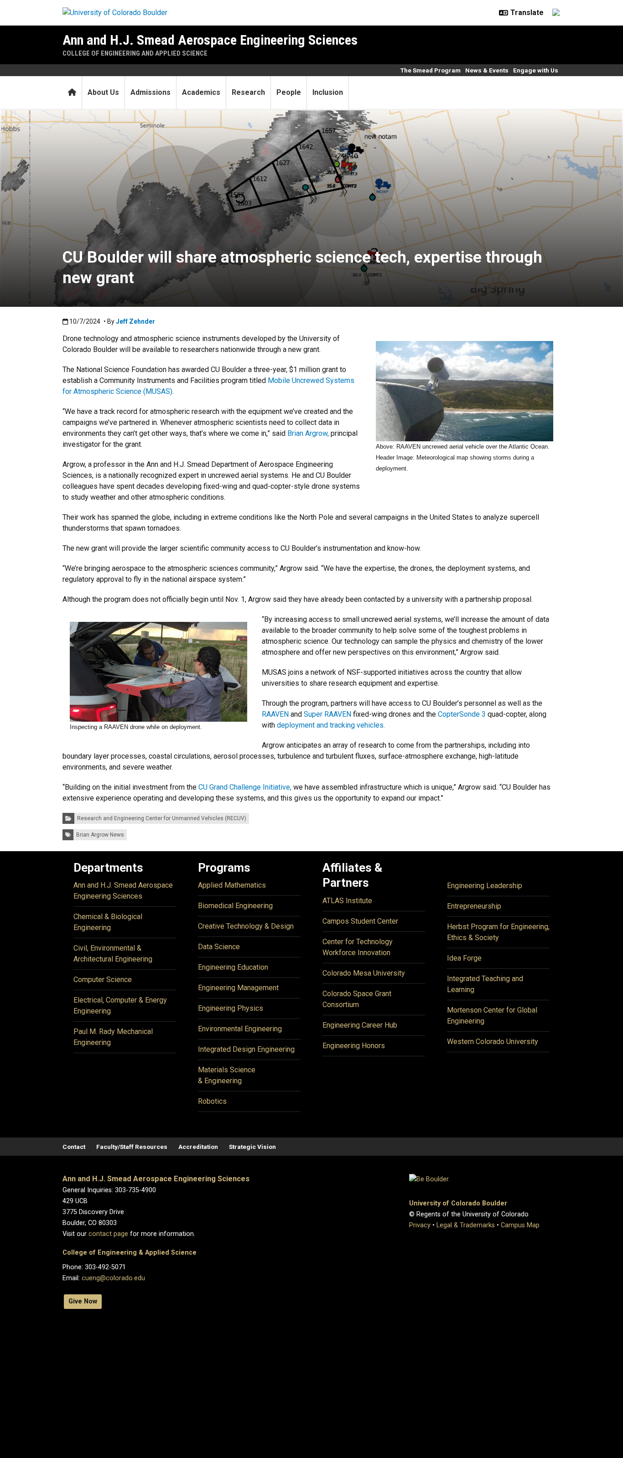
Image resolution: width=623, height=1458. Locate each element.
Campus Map (520, 1225)
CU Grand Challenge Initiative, (244, 787)
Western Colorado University (492, 1041)
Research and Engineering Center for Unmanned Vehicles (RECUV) (161, 818)
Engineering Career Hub (359, 1025)
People (288, 92)
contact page (108, 1234)
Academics (201, 92)
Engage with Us (535, 70)
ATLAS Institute (347, 900)
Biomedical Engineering (235, 905)
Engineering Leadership (484, 885)
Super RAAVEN (327, 714)
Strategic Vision (252, 1146)
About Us (103, 92)
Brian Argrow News (100, 835)
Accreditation (198, 1146)
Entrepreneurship (474, 906)
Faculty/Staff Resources (131, 1146)
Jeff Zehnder (135, 321)
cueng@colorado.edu (113, 1278)
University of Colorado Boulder (458, 1203)
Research (248, 92)
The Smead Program (430, 70)
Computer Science (102, 979)
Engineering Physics (230, 1008)
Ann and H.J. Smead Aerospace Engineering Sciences (210, 40)
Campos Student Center (360, 921)
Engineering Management (238, 987)
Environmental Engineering (240, 1028)
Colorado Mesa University (363, 973)
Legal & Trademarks (465, 1225)
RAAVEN (276, 714)
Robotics (212, 1101)
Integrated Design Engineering (246, 1049)
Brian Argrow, (309, 433)
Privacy (420, 1225)
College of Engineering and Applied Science (135, 53)
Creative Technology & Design (246, 926)
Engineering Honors (353, 1045)
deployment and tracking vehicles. (331, 725)
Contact (73, 1146)
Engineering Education (233, 967)
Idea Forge (464, 958)
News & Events (487, 70)
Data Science (219, 946)
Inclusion (327, 92)
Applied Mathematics (232, 885)
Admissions (150, 92)
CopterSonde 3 (462, 714)
